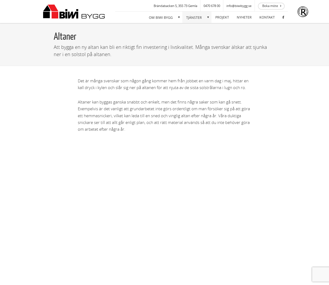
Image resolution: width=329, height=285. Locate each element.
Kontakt (267, 17)
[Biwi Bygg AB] (74, 11)
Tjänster (194, 17)
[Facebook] (283, 17)
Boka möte (270, 6)
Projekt (222, 17)
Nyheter (244, 17)
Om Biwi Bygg (161, 17)
